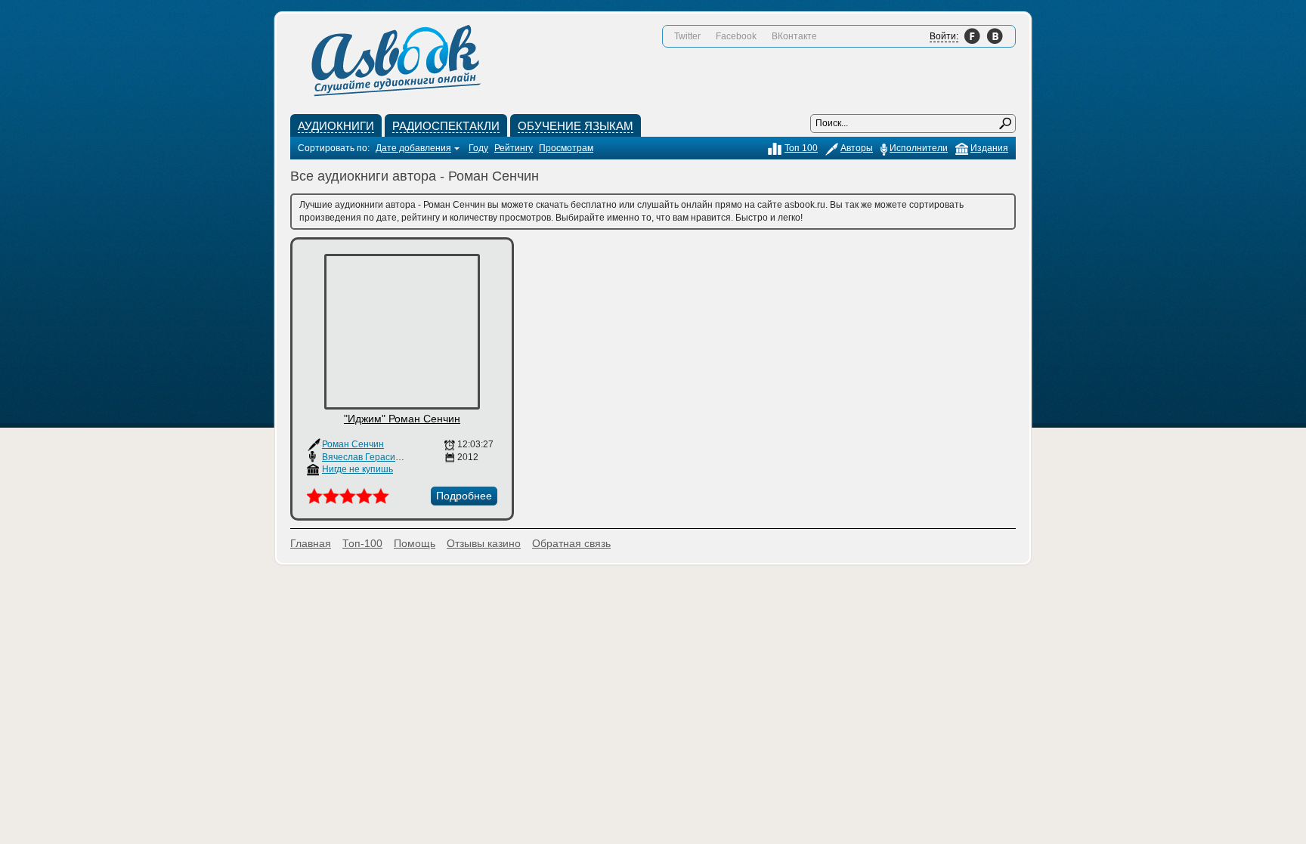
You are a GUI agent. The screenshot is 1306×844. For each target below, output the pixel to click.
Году (478, 148)
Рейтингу (513, 148)
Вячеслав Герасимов (366, 457)
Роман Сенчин (353, 444)
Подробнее (464, 496)
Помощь (414, 543)
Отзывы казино (484, 543)
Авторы (856, 148)
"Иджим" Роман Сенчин (402, 419)
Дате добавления (413, 148)
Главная (310, 543)
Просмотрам (566, 148)
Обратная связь (571, 543)
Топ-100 (362, 543)
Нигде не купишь (357, 469)
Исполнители (919, 148)
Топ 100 (801, 148)
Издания (989, 148)
